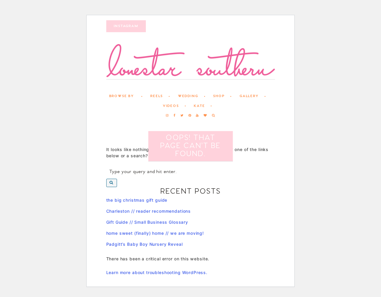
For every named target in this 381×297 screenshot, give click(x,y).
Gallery (249, 96)
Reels (156, 96)
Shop (218, 96)
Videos (171, 106)
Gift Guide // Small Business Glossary (147, 222)
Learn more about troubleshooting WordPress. (157, 272)
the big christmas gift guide (137, 200)
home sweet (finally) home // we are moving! (155, 233)
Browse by (121, 96)
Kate (199, 106)
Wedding (188, 96)
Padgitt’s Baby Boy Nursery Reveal (144, 244)
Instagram (126, 26)
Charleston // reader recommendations (148, 211)
